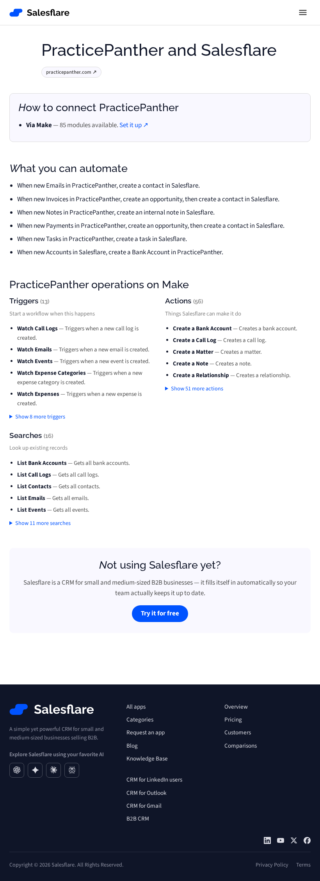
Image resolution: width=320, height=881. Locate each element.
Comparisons (240, 745)
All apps (136, 706)
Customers (237, 732)
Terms (303, 865)
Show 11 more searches (43, 523)
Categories (139, 719)
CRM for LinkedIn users (154, 779)
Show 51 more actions (197, 389)
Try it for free (160, 613)
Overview (236, 706)
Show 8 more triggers (40, 417)
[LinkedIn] (267, 840)
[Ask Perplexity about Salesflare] (71, 770)
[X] (293, 840)
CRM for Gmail (144, 805)
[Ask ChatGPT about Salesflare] (16, 770)
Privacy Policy (272, 865)
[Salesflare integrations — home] (39, 12)
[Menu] (303, 12)
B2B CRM (137, 818)
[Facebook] (307, 840)
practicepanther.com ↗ (71, 72)
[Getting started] (280, 840)
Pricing (233, 719)
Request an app (145, 732)
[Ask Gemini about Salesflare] (35, 770)
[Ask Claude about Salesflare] (53, 770)
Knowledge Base (147, 758)
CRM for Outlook (146, 793)
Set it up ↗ (133, 125)
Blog (132, 745)
